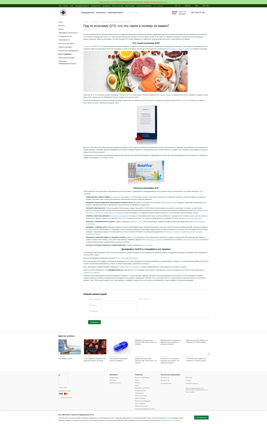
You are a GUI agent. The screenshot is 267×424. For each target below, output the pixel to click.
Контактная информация (144, 6)
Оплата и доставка (117, 6)
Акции (71, 6)
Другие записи (66, 336)
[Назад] (58, 353)
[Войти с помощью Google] (155, 299)
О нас (60, 6)
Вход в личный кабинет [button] (142, 377)
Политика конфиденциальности (67, 62)
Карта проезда (190, 392)
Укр (179, 5)
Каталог (65, 6)
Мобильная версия (66, 398)
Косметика (101, 12)
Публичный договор (66, 57)
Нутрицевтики (87, 12)
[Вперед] (209, 353)
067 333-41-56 (197, 12)
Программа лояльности (82, 6)
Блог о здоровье (158, 6)
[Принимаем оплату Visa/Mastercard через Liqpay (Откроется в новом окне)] (63, 393)
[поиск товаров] (126, 12)
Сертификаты (106, 6)
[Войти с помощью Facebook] (151, 299)
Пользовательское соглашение (170, 420)
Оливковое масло (115, 12)
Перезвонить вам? (166, 383)
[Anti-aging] (63, 379)
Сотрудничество (95, 6)
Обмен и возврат (130, 6)
